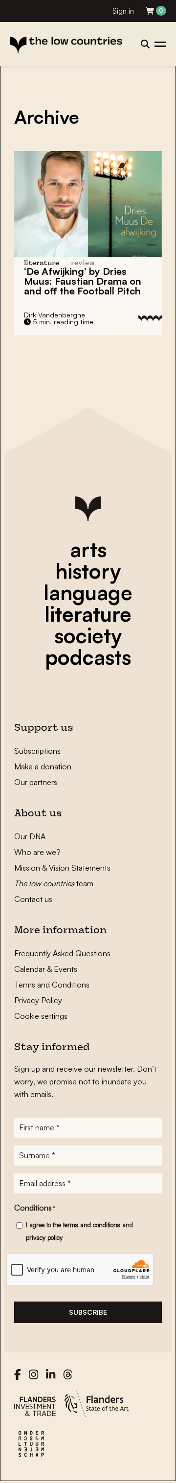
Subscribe (88, 1312)
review (83, 263)
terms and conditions (91, 1225)
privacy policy (44, 1237)
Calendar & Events (45, 969)
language (88, 592)
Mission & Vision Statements (62, 868)
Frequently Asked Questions (62, 953)
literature (88, 614)
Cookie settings (40, 1016)
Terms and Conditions (51, 984)
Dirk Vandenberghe (54, 315)
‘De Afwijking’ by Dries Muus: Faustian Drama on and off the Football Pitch (82, 281)
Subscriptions (37, 751)
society (88, 635)
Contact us (33, 899)
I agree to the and (79, 1231)
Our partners (35, 782)
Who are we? (37, 852)
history (88, 571)
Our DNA (29, 836)
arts (88, 549)
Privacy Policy (38, 1000)
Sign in (123, 11)
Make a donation (42, 766)
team (53, 883)
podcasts (88, 657)
